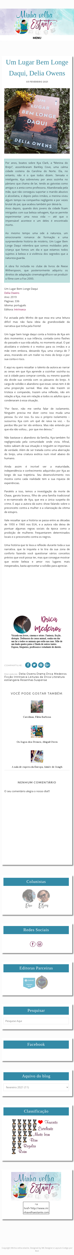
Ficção (8, 676)
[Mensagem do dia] (29, 907)
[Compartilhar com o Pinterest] (41, 665)
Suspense (40, 680)
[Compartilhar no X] (34, 665)
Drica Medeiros (56, 673)
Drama (40, 673)
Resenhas (26, 680)
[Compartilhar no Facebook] (28, 665)
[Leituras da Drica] (43, 907)
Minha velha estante (20, 1248)
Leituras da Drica (39, 676)
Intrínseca (20, 309)
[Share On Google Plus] (47, 665)
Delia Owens (11, 293)
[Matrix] (29, 988)
